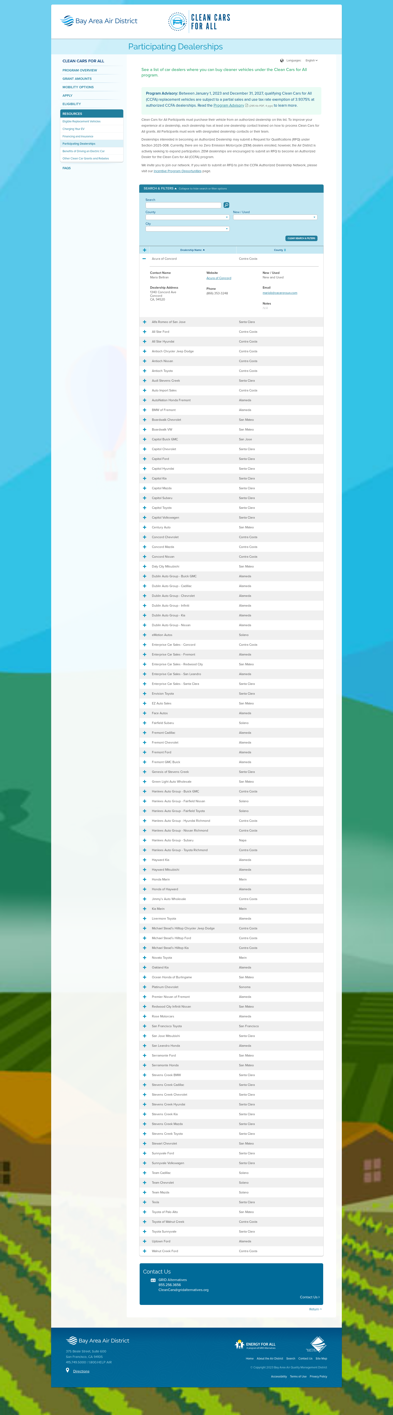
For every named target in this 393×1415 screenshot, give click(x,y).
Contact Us (309, 1297)
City (148, 223)
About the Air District (270, 1358)
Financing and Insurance (78, 136)
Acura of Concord (219, 278)
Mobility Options (78, 87)
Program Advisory (229, 105)
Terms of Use (298, 1376)
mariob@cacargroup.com (280, 292)
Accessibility (279, 1376)
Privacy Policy (318, 1376)
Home (250, 1358)
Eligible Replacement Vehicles (82, 121)
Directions (81, 1371)
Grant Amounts (77, 79)
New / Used (241, 212)
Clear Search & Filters (301, 238)
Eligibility (72, 104)
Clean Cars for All (83, 61)
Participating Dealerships (79, 143)
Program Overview (80, 70)
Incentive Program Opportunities (178, 171)
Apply (68, 95)
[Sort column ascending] (284, 250)
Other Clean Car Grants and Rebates (86, 158)
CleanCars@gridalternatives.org (184, 1290)
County (151, 212)
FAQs (67, 168)
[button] (185, 188)
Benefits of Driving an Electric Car (84, 151)
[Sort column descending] (204, 249)
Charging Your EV (74, 128)
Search (150, 200)
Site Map (321, 1358)
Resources (72, 114)
